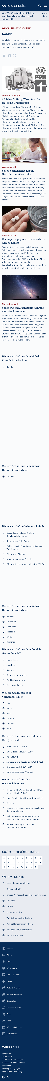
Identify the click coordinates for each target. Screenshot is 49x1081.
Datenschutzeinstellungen (12, 1059)
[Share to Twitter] (14, 55)
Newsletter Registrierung (12, 1071)
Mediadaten (6, 1065)
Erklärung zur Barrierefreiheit (13, 1062)
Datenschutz (7, 1056)
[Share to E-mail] (4, 55)
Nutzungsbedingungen (11, 1068)
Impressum (6, 1053)
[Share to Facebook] (9, 55)
